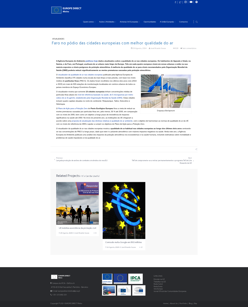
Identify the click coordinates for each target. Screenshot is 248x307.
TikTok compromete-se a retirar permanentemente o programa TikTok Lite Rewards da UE (162, 160)
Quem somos (88, 22)
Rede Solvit (158, 284)
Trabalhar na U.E (160, 282)
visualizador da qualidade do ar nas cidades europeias (80, 75)
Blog (190, 303)
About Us (174, 303)
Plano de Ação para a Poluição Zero (73, 108)
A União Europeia (167, 22)
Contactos (183, 22)
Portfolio (183, 303)
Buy (195, 303)
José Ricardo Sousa (158, 48)
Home (165, 303)
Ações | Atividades (107, 22)
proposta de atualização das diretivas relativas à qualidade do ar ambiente (102, 121)
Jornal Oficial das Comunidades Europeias (170, 291)
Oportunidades (150, 22)
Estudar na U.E (159, 279)
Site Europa (158, 289)
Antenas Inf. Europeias (129, 22)
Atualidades (58, 39)
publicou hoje (92, 61)
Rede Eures (158, 286)
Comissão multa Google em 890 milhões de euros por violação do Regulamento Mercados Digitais (123, 242)
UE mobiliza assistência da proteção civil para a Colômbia (77, 228)
